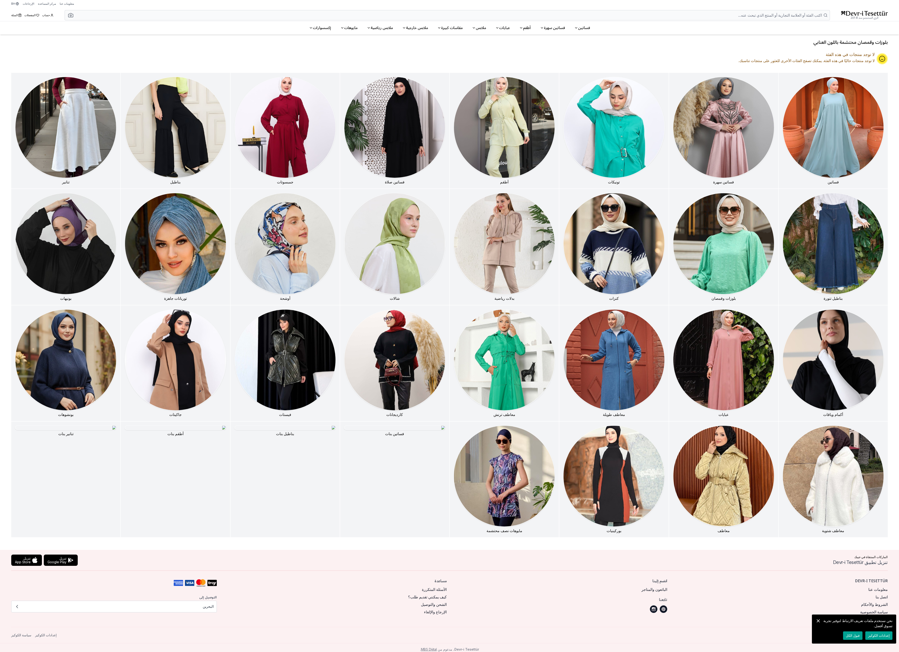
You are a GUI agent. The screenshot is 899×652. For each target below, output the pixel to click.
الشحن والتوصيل (434, 604)
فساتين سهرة (554, 28)
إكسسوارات (322, 28)
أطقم (527, 28)
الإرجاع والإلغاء (435, 612)
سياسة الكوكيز (21, 635)
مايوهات (350, 28)
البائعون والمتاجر (654, 589)
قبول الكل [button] (853, 635)
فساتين (584, 28)
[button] (69, 15)
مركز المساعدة (47, 3)
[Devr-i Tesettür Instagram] (653, 609)
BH (13, 3)
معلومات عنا (67, 3)
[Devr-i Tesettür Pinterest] (663, 609)
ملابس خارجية (417, 28)
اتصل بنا (882, 597)
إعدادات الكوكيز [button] (46, 635)
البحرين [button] (208, 606)
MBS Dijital (429, 649)
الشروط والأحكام (874, 604)
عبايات (504, 28)
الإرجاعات (28, 3)
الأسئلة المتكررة (434, 589)
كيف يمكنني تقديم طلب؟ (427, 597)
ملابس (481, 28)
